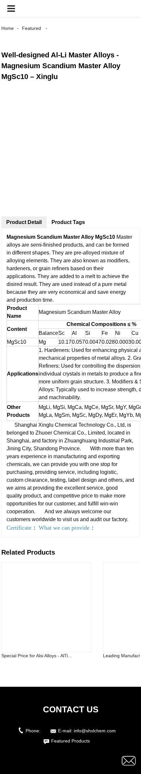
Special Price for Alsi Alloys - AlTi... (36, 655)
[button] (11, 8)
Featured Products (70, 740)
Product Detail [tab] (24, 222)
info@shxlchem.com (95, 730)
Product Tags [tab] (68, 222)
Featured (31, 28)
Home (7, 28)
